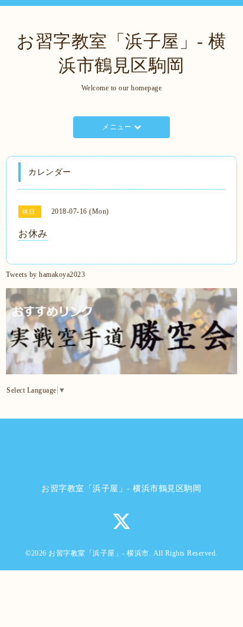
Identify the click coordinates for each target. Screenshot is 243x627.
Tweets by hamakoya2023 (45, 274)
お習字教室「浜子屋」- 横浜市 (98, 553)
